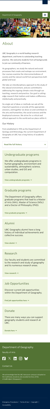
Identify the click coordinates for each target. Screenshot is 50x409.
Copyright (34, 402)
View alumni (10, 243)
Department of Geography (12, 15)
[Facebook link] (4, 359)
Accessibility (6, 405)
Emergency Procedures (10, 402)
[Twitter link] (10, 359)
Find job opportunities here (16, 300)
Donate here (10, 331)
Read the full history (13, 144)
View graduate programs (15, 213)
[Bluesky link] (27, 359)
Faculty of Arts (8, 352)
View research (10, 273)
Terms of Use (24, 402)
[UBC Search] (45, 3)
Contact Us (7, 366)
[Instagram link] (21, 359)
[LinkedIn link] (15, 359)
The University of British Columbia (18, 4)
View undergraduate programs (17, 180)
